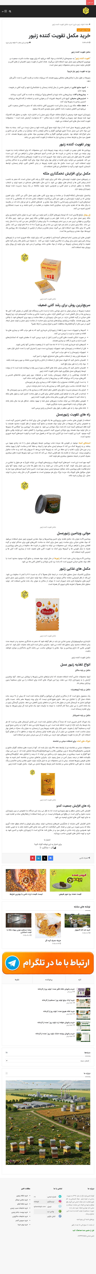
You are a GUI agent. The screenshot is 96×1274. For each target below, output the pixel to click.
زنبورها (57, 558)
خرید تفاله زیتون (22, 1195)
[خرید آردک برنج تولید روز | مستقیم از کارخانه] (83, 1003)
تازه (79, 979)
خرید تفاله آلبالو (22, 1204)
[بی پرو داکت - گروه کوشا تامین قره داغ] (86, 11)
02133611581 (82, 1236)
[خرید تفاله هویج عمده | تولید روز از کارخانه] (83, 1015)
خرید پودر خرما (23, 1224)
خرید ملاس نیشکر (22, 1200)
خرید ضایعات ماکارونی (20, 1216)
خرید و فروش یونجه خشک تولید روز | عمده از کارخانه (55, 1033)
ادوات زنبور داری (78, 24)
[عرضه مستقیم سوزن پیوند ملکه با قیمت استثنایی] (18, 920)
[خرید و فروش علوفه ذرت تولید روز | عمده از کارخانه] (83, 1026)
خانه (87, 24)
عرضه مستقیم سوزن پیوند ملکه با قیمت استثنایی (19, 931)
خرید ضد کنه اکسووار (82, 930)
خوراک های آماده (83, 741)
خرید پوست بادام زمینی (19, 1212)
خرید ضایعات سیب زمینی (19, 1208)
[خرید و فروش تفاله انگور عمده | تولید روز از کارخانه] (83, 992)
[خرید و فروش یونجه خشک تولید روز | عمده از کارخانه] (83, 1037)
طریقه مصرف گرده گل (53, 940)
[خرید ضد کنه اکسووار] (77, 920)
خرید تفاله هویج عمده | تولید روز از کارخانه (59, 1011)
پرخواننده (48, 979)
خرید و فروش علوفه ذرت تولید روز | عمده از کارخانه (56, 1022)
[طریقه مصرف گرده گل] (48, 925)
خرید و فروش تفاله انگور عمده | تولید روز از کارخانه (56, 989)
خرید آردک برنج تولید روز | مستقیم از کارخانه (58, 1000)
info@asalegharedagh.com (36, 1206)
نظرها (17, 979)
